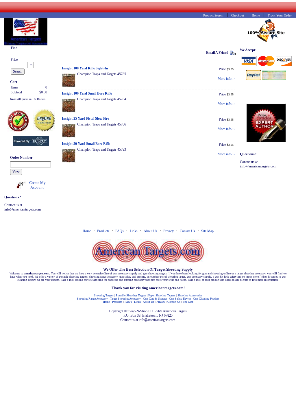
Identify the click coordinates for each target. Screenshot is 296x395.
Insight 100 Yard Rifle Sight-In (85, 68)
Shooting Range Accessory (92, 298)
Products (103, 231)
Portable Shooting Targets (131, 295)
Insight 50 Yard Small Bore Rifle (86, 144)
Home (87, 231)
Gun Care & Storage (155, 298)
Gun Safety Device (180, 298)
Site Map (207, 231)
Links (134, 231)
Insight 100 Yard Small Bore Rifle (87, 93)
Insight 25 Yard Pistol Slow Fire (85, 119)
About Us (150, 231)
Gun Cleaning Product (206, 298)
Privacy (168, 231)
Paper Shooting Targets (161, 295)
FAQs (119, 231)
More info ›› (226, 79)
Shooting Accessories (189, 295)
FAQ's (128, 301)
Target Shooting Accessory (125, 298)
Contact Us (187, 231)
